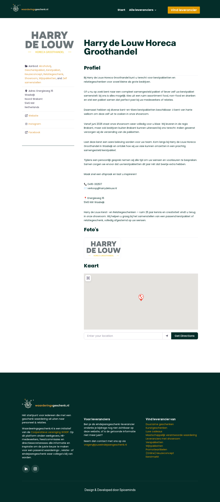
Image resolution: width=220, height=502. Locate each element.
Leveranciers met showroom (163, 438)
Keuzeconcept (33, 74)
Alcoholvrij (45, 66)
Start (121, 10)
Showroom (31, 78)
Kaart (91, 265)
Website (33, 115)
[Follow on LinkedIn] (26, 469)
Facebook (34, 132)
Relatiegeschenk (53, 74)
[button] (141, 297)
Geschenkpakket (35, 70)
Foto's (91, 229)
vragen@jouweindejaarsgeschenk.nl (105, 444)
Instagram (35, 124)
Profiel (92, 68)
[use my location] (166, 335)
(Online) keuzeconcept (160, 453)
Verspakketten (154, 442)
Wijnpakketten (47, 78)
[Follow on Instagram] (35, 469)
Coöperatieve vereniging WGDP (50, 432)
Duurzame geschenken (160, 424)
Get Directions (185, 336)
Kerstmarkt (152, 456)
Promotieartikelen (156, 449)
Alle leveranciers (141, 10)
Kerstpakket (53, 70)
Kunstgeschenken (156, 428)
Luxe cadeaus (154, 431)
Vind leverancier (184, 10)
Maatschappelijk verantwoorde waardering (171, 435)
